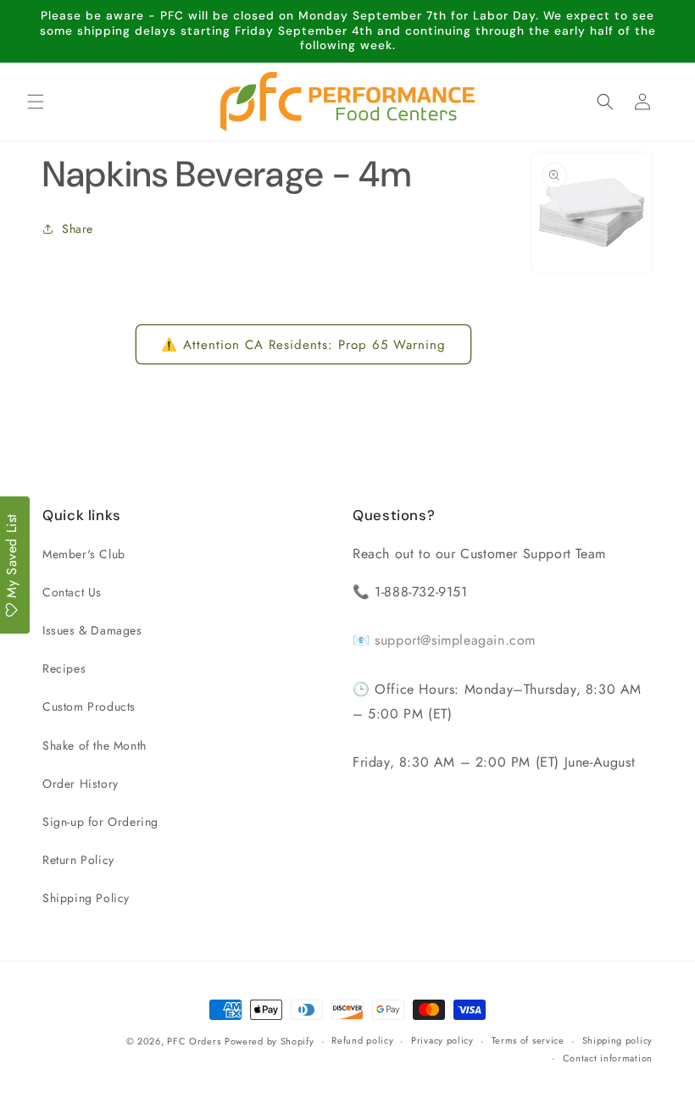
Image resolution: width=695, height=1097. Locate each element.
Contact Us (72, 592)
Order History (80, 783)
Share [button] (77, 228)
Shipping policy (617, 1040)
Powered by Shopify (269, 1041)
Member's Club (83, 554)
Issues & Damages (92, 630)
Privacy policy (442, 1040)
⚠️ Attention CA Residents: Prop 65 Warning (303, 344)
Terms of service (528, 1040)
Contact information (608, 1058)
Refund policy (362, 1040)
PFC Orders (193, 1041)
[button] (35, 101)
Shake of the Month (94, 745)
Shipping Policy (86, 897)
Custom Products (89, 706)
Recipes (64, 668)
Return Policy (78, 859)
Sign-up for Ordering (100, 821)
